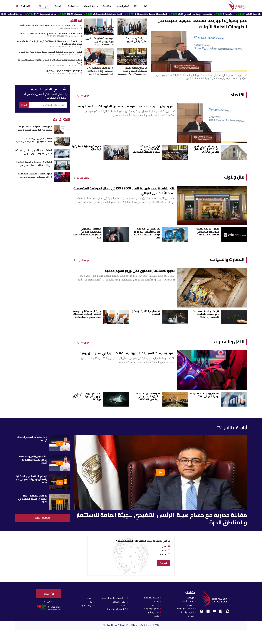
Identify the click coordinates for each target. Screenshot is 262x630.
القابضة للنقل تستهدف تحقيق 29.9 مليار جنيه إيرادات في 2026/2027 (148, 396)
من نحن (190, 597)
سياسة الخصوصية (151, 597)
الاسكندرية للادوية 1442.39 (224, 14)
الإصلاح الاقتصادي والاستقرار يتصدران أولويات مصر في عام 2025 (31, 479)
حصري (89, 598)
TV (135, 6)
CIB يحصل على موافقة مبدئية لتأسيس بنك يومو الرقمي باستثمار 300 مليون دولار (146, 233)
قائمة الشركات (187, 601)
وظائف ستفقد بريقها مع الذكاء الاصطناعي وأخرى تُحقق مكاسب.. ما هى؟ (50, 61)
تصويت (163, 563)
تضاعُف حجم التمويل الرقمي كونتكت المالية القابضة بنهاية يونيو (33, 152)
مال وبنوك (234, 177)
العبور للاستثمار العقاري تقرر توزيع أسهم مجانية (140, 271)
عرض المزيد (83, 95)
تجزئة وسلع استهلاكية (116, 609)
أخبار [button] (145, 6)
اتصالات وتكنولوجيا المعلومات (113, 598)
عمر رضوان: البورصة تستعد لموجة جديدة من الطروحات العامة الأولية (202, 23)
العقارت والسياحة (227, 259)
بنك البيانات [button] (73, 6)
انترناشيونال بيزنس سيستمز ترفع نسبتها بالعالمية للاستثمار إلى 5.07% (205, 314)
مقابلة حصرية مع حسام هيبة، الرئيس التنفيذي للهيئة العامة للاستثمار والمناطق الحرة (161, 519)
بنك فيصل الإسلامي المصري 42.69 (161, 14)
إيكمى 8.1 (194, 14)
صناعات (122, 605)
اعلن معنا (190, 605)
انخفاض (163, 550)
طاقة (156, 616)
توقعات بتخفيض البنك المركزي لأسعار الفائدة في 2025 (32, 498)
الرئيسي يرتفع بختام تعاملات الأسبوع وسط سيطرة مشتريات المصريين (132, 70)
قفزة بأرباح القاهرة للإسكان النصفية (146, 312)
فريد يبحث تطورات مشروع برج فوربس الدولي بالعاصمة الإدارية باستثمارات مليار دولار (99, 41)
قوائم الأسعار (122, 6)
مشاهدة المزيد (42, 518)
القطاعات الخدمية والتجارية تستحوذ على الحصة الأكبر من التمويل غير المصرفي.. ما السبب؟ (34, 163)
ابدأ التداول (48, 593)
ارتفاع (164, 546)
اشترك (24, 105)
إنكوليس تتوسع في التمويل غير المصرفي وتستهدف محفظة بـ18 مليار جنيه (87, 233)
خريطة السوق (91, 6)
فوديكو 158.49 (41, 14)
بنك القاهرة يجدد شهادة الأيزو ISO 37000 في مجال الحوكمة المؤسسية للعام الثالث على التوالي (49, 42)
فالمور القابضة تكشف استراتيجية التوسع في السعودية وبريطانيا (207, 231)
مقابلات (107, 6)
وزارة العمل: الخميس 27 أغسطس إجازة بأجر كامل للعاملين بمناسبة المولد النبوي (100, 70)
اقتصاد (237, 95)
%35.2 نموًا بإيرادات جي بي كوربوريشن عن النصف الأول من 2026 (87, 396)
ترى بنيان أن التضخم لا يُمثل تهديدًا (32, 438)
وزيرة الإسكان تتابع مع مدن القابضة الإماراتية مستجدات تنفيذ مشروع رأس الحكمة (87, 314)
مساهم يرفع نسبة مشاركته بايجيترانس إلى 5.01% (204, 395)
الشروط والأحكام (187, 612)
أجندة (58, 6)
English (24, 6)
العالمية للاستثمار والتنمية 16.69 (116, 14)
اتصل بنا (191, 616)
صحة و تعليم (153, 612)
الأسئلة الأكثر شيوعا (185, 608)
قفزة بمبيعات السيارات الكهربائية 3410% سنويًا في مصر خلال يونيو (127, 353)
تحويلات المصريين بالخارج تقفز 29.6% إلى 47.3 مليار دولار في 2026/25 (51, 33)
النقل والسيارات (229, 342)
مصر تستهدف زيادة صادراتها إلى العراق (136, 40)
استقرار (163, 554)
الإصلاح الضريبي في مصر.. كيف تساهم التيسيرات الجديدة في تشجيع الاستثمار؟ (34, 140)
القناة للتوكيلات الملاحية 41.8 (74, 14)
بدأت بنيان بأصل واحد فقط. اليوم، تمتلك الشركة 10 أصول (32, 459)
